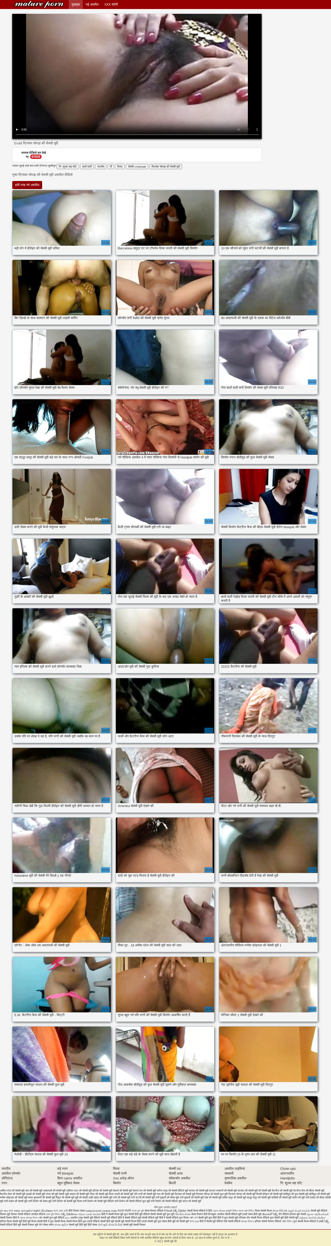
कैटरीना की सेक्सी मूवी (282, 1190)
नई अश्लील (92, 4)
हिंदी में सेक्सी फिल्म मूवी (112, 1214)
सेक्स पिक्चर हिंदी (199, 1214)
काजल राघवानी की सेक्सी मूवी (223, 1190)
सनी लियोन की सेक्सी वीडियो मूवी (166, 1201)
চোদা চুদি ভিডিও (53, 1214)
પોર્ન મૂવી (102, 1224)
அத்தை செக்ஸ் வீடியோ (312, 1217)
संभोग (51, 1224)
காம (67, 1217)
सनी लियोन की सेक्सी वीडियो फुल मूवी (132, 1201)
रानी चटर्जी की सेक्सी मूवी (143, 1197)
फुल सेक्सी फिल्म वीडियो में (306, 1221)
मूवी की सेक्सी (81, 1197)
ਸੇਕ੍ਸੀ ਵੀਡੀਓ (125, 1210)
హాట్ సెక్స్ (324, 1221)
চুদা (1, 1210)
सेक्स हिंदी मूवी (254, 1214)
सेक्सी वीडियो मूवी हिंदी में (154, 1217)
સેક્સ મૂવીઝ (61, 1224)
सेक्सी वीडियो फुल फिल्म (177, 1217)
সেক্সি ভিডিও (287, 1221)
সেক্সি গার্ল (193, 1217)
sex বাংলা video (12, 1210)
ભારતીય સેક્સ (182, 1214)
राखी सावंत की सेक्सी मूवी (100, 1197)
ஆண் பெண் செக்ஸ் (299, 1210)
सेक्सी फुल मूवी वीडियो (53, 1217)
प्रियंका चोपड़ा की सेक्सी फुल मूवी (212, 1194)
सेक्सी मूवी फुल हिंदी (207, 1217)
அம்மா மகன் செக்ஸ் (89, 1214)
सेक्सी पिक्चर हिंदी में (9, 1217)
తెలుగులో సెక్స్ (270, 1214)
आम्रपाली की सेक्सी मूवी (54, 1190)
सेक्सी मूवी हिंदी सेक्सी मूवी (286, 1217)
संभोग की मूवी (298, 1197)
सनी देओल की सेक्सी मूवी (15, 1201)
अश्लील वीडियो (38, 1214)
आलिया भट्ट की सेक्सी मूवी (79, 1190)
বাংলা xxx (194, 1221)
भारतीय (100, 166)
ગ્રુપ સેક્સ (219, 1210)
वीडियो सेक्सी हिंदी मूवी (103, 1221)
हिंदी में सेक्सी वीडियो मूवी (130, 1217)
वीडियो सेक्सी (149, 1214)
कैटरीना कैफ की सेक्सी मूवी (12, 1194)
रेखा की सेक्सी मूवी (213, 1197)
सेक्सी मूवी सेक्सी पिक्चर (134, 1224)
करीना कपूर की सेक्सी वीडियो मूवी (172, 1190)
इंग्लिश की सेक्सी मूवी (102, 1190)
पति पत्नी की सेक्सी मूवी (145, 1194)
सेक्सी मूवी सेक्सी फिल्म (125, 1221)
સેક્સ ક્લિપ (247, 1221)
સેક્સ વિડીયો (115, 1224)
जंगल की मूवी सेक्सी (55, 1194)
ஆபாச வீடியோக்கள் (318, 1214)
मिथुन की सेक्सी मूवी (65, 1197)
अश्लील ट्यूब (76, 1217)
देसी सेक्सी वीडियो (232, 1221)
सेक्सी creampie (137, 166)
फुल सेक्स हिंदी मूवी (166, 1221)
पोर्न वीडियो (283, 1214)
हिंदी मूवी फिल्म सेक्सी (33, 1221)
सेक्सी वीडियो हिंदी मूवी (10, 1224)
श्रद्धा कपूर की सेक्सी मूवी (259, 1197)
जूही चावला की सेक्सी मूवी (77, 1194)
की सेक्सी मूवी (264, 1190)
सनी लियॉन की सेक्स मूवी (40, 1201)
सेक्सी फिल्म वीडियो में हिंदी (200, 1210)
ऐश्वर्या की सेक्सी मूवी (122, 1190)
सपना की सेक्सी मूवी (192, 1201)
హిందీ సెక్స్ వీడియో (176, 1210)
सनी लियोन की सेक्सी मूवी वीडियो (98, 1201)
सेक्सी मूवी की (39, 4)
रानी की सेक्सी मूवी (121, 1197)
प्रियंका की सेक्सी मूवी (185, 1194)
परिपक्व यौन (244, 1217)
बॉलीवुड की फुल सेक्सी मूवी (295, 1194)
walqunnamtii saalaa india (101, 1210)
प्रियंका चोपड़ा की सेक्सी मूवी (166, 166)
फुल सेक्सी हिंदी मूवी (133, 1214)
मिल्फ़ (120, 166)
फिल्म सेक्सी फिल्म (263, 1210)
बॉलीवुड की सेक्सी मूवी (319, 1194)
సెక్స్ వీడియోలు (69, 1214)
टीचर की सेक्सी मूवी (99, 1194)
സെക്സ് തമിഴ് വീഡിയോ (37, 1210)
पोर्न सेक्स (43, 1224)
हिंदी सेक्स (93, 1224)
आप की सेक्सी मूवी (33, 1190)
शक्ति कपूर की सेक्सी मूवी (234, 1197)
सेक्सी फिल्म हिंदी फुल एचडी (79, 1221)
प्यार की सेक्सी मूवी (165, 1194)
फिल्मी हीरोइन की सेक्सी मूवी (269, 1194)
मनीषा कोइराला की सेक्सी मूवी (13, 1197)
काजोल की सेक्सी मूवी (248, 1190)
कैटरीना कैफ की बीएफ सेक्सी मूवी (308, 1190)
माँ (111, 166)
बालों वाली (87, 166)
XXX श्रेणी (111, 4)
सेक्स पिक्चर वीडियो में (155, 1210)
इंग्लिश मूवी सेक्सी (298, 1214)
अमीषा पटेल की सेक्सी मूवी (12, 1190)
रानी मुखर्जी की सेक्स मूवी (167, 1197)
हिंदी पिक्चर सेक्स (77, 1210)
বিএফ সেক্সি (38, 1217)
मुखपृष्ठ (76, 4)
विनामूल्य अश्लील (216, 1214)
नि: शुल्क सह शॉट (68, 166)
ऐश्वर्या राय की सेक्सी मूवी (144, 1190)
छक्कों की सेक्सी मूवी (35, 1194)
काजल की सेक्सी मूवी (198, 1190)
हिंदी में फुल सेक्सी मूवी (228, 1217)
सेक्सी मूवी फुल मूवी (165, 1214)
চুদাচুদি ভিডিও (232, 1210)
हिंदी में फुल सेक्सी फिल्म (54, 1221)
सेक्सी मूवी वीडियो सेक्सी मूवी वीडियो (100, 1217)
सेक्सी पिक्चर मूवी (30, 1224)
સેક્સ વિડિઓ (280, 1210)
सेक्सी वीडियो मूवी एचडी (236, 1214)
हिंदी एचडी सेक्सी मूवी (147, 1221)
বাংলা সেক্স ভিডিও (247, 1210)
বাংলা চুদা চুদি (138, 1210)
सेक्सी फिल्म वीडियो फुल (262, 1217)
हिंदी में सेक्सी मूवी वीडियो (211, 1221)
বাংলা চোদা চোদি (60, 1210)
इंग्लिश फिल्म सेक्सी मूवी (11, 1221)
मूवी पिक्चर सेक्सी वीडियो (19, 1214)
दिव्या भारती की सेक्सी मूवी (121, 1194)
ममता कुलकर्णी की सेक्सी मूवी (41, 1197)
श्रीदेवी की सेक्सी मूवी (281, 1197)
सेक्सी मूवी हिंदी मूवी (78, 1224)
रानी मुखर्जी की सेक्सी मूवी (192, 1197)
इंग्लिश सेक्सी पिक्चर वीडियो (268, 1221)
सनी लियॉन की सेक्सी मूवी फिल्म (67, 1201)
